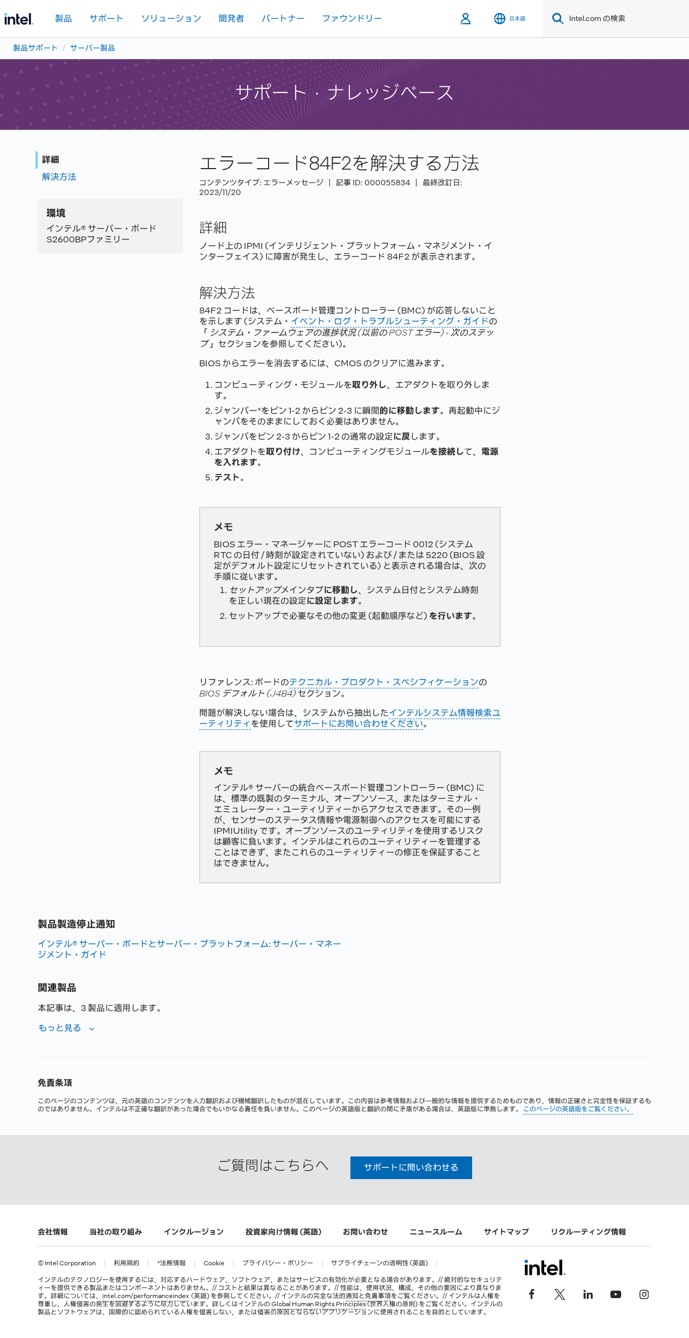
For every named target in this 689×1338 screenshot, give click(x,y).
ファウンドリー (352, 18)
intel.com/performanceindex (145, 1296)
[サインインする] (466, 19)
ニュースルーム (436, 1232)
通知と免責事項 (368, 1296)
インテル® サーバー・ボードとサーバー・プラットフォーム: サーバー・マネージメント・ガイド (189, 949)
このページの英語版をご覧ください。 (578, 1109)
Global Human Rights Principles (318, 1304)
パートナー (283, 18)
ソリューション (171, 18)
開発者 (231, 18)
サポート (106, 18)
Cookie (213, 1263)
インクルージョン (194, 1232)
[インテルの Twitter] (559, 1293)
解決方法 (59, 177)
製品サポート (35, 48)
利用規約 (126, 1263)
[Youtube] (615, 1293)
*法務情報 (171, 1263)
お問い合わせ (365, 1232)
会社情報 (53, 1232)
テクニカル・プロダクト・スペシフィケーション (384, 682)
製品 (63, 18)
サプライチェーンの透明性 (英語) (379, 1263)
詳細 (50, 159)
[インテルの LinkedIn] (587, 1293)
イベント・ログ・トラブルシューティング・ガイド (390, 321)
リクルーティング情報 (588, 1232)
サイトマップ (506, 1232)
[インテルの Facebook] (531, 1293)
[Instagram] (643, 1293)
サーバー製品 (92, 48)
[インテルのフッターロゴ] (545, 1267)
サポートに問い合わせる (411, 1167)
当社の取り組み (115, 1232)
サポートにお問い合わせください (358, 723)
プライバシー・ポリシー (277, 1263)
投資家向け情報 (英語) (283, 1232)
